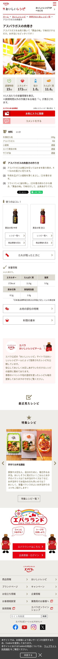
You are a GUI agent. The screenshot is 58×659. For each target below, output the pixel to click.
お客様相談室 (9, 601)
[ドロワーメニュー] (54, 4)
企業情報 (35, 593)
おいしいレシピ (39, 579)
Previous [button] (3, 463)
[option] (29, 460)
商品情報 (6, 579)
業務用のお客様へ (40, 601)
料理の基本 (29, 320)
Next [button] (55, 463)
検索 (45, 616)
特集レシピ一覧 (29, 498)
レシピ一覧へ (14, 235)
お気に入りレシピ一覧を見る (43, 108)
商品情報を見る (14, 242)
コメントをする (33, 121)
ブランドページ (10, 586)
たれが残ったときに (29, 255)
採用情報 (6, 608)
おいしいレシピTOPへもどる (44, 9)
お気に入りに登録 (34, 113)
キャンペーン (37, 586)
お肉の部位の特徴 (29, 308)
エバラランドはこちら (29, 546)
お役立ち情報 (9, 593)
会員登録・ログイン (29, 555)
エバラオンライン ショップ (40, 608)
